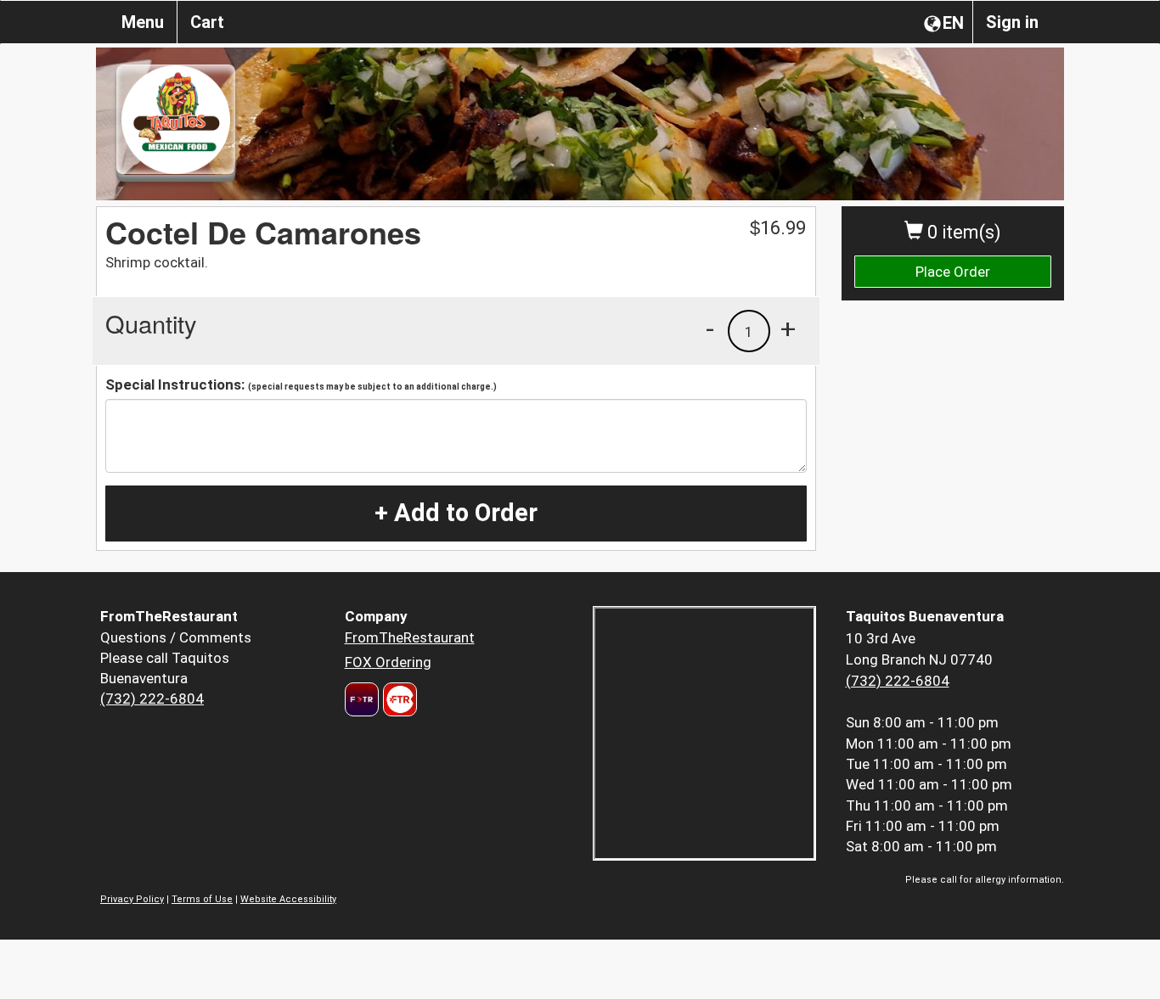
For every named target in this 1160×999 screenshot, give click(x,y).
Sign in (1012, 22)
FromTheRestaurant (410, 637)
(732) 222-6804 (152, 698)
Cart (207, 22)
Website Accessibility (288, 899)
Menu (142, 22)
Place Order (952, 271)
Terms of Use (202, 899)
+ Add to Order (456, 512)
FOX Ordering (388, 662)
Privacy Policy (132, 899)
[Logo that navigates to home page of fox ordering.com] (398, 699)
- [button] (710, 328)
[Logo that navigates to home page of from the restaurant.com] (362, 699)
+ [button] (788, 328)
